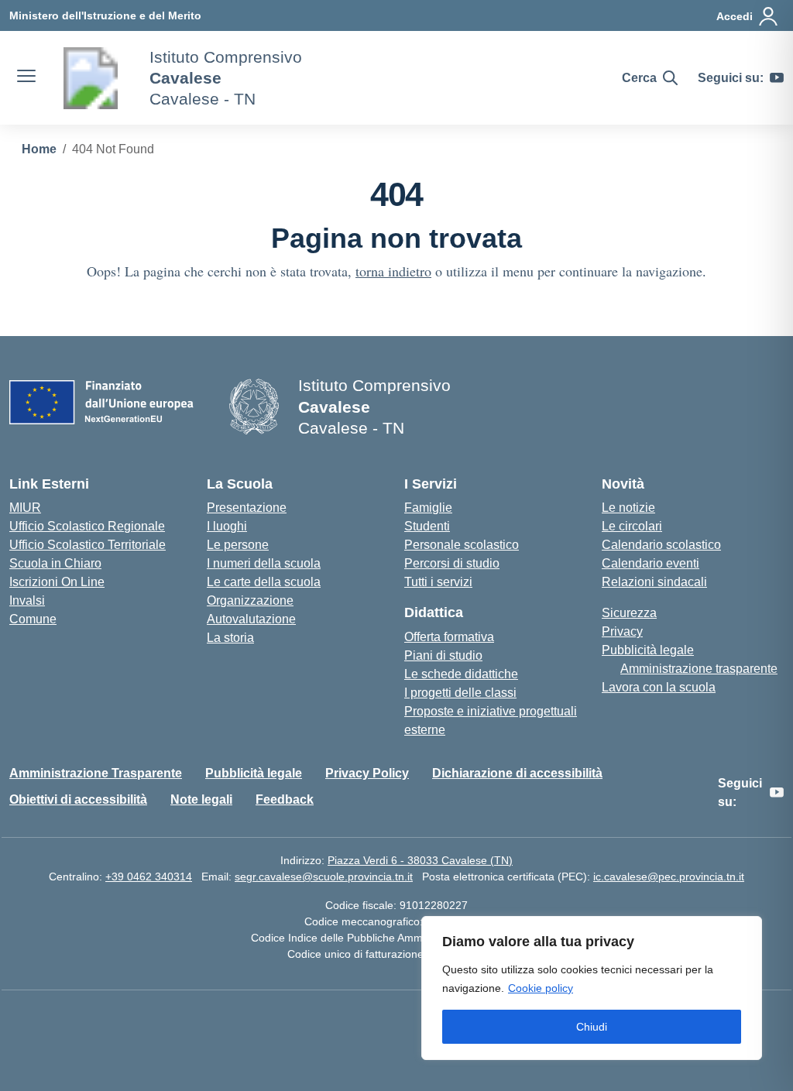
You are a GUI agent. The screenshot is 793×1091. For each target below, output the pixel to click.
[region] (591, 988)
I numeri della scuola (264, 563)
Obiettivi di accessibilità (78, 799)
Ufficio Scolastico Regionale (87, 526)
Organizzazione (250, 600)
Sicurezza (629, 612)
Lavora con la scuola (659, 687)
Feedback (285, 799)
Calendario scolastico (661, 544)
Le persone (238, 544)
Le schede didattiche (461, 674)
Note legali (201, 799)
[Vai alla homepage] (90, 78)
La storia (230, 637)
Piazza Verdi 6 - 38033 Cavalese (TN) (420, 860)
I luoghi (227, 526)
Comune (33, 619)
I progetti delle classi (460, 692)
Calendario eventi (650, 563)
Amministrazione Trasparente (95, 773)
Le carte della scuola (264, 581)
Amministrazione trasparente (699, 668)
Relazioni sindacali (654, 581)
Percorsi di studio (451, 563)
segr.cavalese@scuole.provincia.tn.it (324, 876)
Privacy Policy (367, 773)
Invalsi (27, 600)
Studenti (427, 526)
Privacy (622, 631)
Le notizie (628, 507)
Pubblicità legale (648, 650)
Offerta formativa (449, 636)
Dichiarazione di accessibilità (517, 773)
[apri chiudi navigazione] (26, 78)
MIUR (25, 507)
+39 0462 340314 (148, 876)
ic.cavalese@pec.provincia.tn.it (668, 876)
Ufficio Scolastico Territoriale (87, 544)
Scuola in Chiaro (55, 563)
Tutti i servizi (438, 581)
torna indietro (393, 271)
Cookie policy (540, 988)
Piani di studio (443, 655)
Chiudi (591, 1027)
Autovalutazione (251, 619)
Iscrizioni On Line (57, 581)
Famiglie (428, 507)
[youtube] (777, 78)
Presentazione (247, 507)
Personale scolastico (461, 544)
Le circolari (632, 526)
